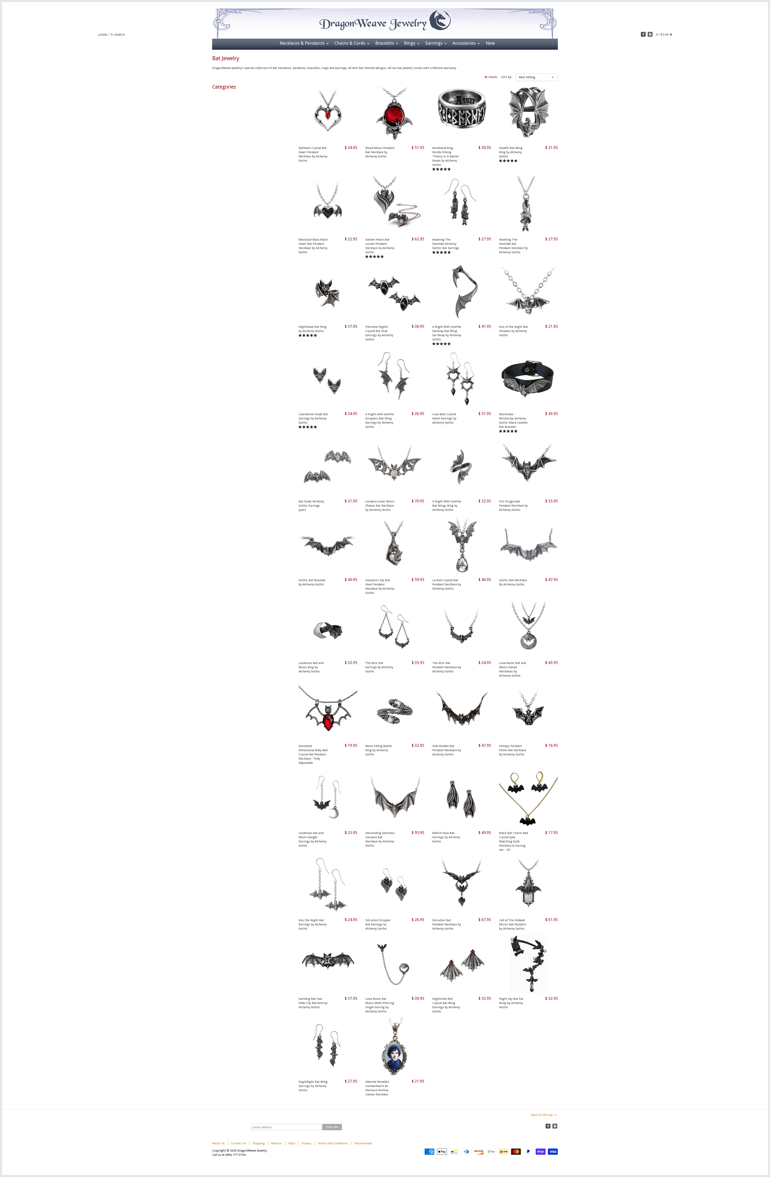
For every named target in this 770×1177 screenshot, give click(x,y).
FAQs (291, 1143)
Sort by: (506, 77)
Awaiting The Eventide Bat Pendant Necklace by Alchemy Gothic (513, 246)
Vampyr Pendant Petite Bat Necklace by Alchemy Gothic (512, 750)
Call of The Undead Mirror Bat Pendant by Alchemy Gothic (512, 924)
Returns (277, 1143)
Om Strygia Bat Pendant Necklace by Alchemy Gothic (513, 506)
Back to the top (542, 1115)
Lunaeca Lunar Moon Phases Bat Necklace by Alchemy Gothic (379, 506)
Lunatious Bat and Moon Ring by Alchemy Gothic (311, 667)
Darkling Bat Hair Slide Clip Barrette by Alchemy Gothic (313, 1003)
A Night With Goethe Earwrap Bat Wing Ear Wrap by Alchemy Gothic (446, 333)
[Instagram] (650, 34)
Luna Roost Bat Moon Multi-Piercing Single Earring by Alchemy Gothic (379, 1005)
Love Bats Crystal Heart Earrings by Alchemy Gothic (444, 418)
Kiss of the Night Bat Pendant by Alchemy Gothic (513, 331)
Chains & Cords (350, 43)
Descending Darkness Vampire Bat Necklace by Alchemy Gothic (380, 839)
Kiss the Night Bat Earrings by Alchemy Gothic (312, 924)
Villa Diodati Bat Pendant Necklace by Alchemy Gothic (446, 750)
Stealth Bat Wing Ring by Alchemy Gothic (510, 152)
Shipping (258, 1143)
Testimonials (363, 1143)
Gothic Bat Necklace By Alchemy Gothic (513, 582)
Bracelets (385, 43)
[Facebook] (643, 34)
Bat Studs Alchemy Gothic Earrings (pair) (311, 506)
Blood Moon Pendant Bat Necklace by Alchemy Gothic (380, 152)
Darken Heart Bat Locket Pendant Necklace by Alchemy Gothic (379, 246)
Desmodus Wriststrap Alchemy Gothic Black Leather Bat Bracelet (513, 420)
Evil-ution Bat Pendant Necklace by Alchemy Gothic (446, 924)
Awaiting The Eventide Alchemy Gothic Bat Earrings (445, 244)
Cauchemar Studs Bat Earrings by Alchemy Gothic (313, 418)
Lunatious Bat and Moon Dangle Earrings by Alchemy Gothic (312, 839)
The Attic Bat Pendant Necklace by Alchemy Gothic (446, 667)
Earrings (435, 43)
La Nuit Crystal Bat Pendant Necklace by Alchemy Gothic (446, 584)
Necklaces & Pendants (303, 43)
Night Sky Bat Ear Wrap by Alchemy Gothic (511, 1003)
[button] (441, 169)
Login (102, 34)
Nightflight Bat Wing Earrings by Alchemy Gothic (313, 1086)
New (490, 43)
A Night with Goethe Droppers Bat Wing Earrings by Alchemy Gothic (379, 420)
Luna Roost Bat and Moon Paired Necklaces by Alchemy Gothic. (512, 669)
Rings (410, 43)
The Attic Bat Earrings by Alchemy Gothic (379, 667)
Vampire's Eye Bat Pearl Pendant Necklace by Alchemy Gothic (379, 586)
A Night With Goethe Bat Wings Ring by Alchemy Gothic (446, 506)
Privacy (306, 1143)
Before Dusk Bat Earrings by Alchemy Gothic (446, 837)
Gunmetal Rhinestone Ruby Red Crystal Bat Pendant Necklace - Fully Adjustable (313, 754)
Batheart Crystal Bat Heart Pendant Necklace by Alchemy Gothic (313, 154)
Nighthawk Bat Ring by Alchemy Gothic (312, 329)
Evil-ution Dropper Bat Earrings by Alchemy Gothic (378, 924)
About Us (218, 1143)
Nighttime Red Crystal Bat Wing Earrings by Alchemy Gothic (446, 1005)
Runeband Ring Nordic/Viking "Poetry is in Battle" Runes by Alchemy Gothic (445, 156)
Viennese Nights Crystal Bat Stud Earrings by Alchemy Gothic (379, 333)
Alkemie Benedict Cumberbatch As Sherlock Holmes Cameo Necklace (377, 1088)
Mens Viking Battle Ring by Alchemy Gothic (378, 750)
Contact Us (238, 1143)
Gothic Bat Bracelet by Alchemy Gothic (312, 582)
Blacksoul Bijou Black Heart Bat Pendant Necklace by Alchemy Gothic (313, 246)
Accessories (465, 43)
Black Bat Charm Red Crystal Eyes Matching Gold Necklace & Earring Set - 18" (513, 841)
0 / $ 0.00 (662, 34)
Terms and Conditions (333, 1143)
